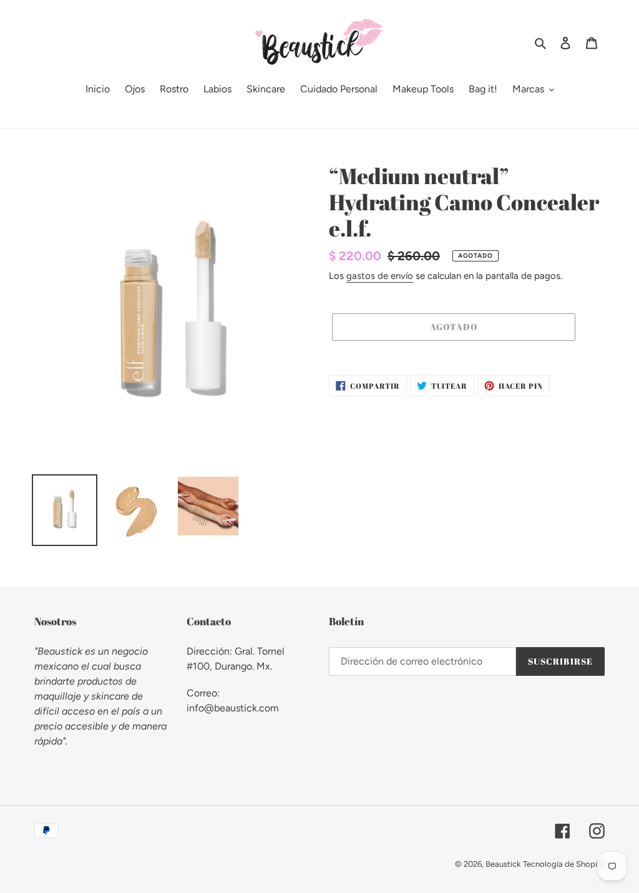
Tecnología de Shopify (564, 864)
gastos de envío (379, 275)
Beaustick (502, 864)
